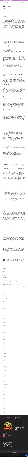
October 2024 (4, 311)
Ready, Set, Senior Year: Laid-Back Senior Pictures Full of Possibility (11, 281)
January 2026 (4, 295)
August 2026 (4, 290)
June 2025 (4, 305)
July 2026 (4, 291)
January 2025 (4, 309)
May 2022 (4, 346)
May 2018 (4, 402)
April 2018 (4, 404)
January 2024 (4, 322)
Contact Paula (10, 263)
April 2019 (4, 392)
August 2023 (4, 328)
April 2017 (4, 412)
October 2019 (4, 387)
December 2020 (5, 367)
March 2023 (4, 333)
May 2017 (4, 411)
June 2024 (4, 316)
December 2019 (5, 384)
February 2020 (4, 381)
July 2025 (4, 304)
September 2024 (5, 312)
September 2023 (5, 326)
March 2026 (4, 294)
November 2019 (5, 385)
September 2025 (5, 301)
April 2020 (4, 378)
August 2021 (4, 356)
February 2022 (4, 349)
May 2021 (4, 360)
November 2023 (5, 325)
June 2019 (4, 391)
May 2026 (4, 292)
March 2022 (4, 347)
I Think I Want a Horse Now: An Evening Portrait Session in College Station (19, 428)
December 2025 (5, 297)
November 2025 (5, 298)
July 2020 (4, 374)
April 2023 (4, 332)
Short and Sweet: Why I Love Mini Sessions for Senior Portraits (11, 284)
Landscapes (4, 268)
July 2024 (4, 315)
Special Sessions (9, 451)
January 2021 (4, 366)
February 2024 (4, 321)
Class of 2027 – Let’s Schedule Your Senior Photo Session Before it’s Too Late (12, 280)
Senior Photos (4, 271)
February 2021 (4, 364)
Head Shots (17, 451)
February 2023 (4, 335)
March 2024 (4, 319)
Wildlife (4, 275)
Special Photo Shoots (5, 272)
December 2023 (5, 323)
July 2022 (4, 343)
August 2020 (4, 373)
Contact (22, 451)
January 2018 (4, 408)
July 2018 (4, 401)
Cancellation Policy (14, 452)
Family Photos (5, 451)
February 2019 (4, 394)
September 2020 (5, 371)
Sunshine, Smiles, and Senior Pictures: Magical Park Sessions (10, 278)
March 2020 (4, 380)
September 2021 (5, 354)
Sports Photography (5, 274)
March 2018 (4, 405)
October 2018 (4, 397)
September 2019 (5, 388)
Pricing (19, 451)
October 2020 (4, 370)
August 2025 (4, 302)
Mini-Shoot (13, 451)
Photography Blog (5, 269)
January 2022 (4, 350)
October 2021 (4, 353)
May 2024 (4, 318)
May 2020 (4, 377)
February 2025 (4, 308)
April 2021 (4, 361)
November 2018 (5, 395)
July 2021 (4, 357)
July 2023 (4, 329)
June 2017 (4, 409)
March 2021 (4, 363)
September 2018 (5, 398)
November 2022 (5, 339)
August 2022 (4, 342)
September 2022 (5, 340)
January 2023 (4, 336)
